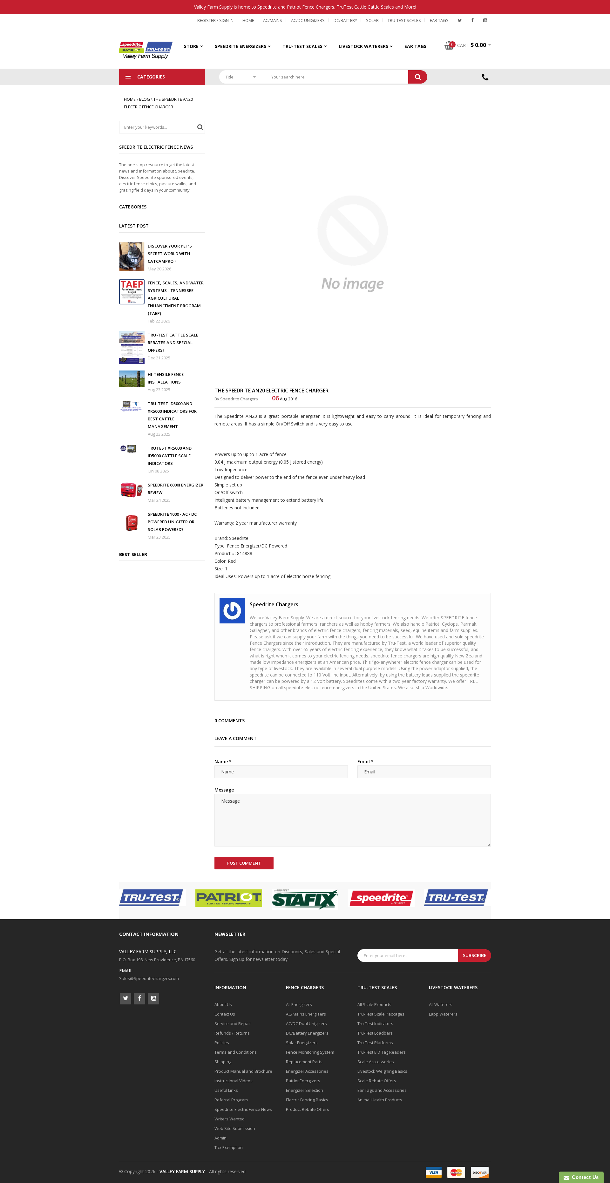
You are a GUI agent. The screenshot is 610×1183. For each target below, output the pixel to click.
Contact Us (224, 1014)
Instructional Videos (233, 1081)
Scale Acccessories (375, 1061)
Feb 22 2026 (159, 321)
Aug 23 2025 (159, 389)
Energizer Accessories (307, 1071)
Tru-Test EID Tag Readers (381, 1052)
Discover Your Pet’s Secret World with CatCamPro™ (170, 253)
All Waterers (440, 1004)
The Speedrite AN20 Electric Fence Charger (271, 390)
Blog (144, 99)
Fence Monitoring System (310, 1052)
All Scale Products (374, 1004)
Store (191, 46)
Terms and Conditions (235, 1052)
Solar (372, 20)
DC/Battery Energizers (307, 1033)
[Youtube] (485, 20)
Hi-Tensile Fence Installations (166, 378)
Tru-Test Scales (404, 20)
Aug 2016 (284, 399)
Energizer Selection (304, 1090)
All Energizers (299, 1004)
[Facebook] (472, 20)
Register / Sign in (215, 20)
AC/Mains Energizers (306, 1014)
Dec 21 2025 (159, 358)
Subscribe (474, 955)
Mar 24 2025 (159, 500)
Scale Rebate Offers (376, 1081)
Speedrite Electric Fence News (243, 1109)
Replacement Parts (304, 1061)
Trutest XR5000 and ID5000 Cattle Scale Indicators (170, 455)
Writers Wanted (229, 1119)
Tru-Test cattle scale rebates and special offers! (173, 342)
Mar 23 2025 (159, 537)
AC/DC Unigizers (308, 20)
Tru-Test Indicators (375, 1023)
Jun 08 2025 (158, 471)
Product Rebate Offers (307, 1109)
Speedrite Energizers (240, 46)
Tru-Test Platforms (375, 1042)
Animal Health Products (379, 1100)
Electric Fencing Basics (307, 1100)
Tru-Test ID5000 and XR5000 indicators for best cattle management (172, 415)
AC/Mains (272, 20)
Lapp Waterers (443, 1014)
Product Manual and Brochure (243, 1071)
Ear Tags (439, 20)
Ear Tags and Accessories (382, 1090)
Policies (221, 1042)
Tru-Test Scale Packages (380, 1014)
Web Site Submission (234, 1128)
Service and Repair (232, 1023)
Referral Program (231, 1100)
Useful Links (226, 1090)
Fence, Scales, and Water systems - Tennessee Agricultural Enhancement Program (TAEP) (176, 298)
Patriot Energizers (303, 1081)
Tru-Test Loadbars (375, 1033)
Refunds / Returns (232, 1033)
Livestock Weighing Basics (382, 1071)
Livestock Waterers (363, 46)
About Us (223, 1004)
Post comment (244, 863)
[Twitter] (460, 20)
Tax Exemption (228, 1147)
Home (248, 20)
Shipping (222, 1061)
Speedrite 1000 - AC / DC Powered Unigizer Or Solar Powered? (172, 521)
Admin (220, 1138)
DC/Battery (345, 20)
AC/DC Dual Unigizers (306, 1023)
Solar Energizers (302, 1042)
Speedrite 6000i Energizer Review (175, 488)
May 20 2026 (159, 269)
